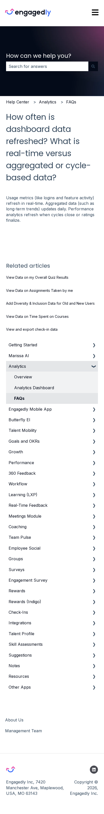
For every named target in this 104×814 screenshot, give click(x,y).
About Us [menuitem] (14, 719)
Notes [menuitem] (14, 665)
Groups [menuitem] (16, 558)
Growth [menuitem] (16, 451)
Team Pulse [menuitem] (20, 537)
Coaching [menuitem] (18, 526)
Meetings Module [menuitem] (25, 516)
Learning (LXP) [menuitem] (23, 494)
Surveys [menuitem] (16, 569)
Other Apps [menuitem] (20, 687)
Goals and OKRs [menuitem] (24, 441)
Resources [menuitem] (19, 676)
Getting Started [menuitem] (23, 344)
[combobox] (47, 66)
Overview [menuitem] (23, 376)
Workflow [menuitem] (18, 483)
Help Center (17, 101)
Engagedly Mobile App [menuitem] (30, 409)
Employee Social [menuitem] (24, 548)
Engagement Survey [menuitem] (28, 580)
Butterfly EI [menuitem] (19, 419)
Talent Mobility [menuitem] (23, 430)
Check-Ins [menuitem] (18, 612)
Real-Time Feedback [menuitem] (28, 505)
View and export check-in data (32, 329)
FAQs (71, 101)
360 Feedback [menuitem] (22, 473)
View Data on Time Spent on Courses (37, 316)
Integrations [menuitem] (20, 622)
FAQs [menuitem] (19, 398)
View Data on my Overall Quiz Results (37, 277)
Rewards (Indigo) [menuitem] (25, 601)
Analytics (47, 101)
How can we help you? (38, 56)
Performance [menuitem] (21, 462)
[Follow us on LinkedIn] (94, 770)
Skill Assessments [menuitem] (26, 644)
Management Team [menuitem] (23, 730)
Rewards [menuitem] (17, 590)
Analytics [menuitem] (17, 366)
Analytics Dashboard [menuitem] (34, 387)
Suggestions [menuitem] (20, 655)
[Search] (93, 66)
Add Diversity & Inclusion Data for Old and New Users (50, 303)
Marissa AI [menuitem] (19, 355)
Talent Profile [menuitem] (21, 633)
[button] (94, 345)
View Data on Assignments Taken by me (39, 290)
